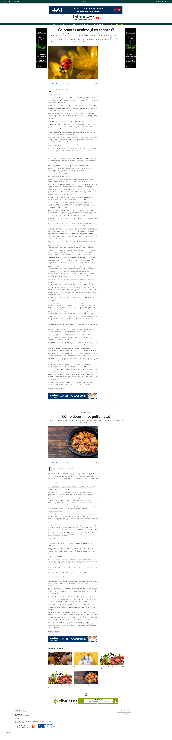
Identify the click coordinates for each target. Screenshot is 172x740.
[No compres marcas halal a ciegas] (86, 658)
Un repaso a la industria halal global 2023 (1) (59, 686)
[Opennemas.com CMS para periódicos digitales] (124, 712)
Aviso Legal (17, 720)
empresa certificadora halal (81, 612)
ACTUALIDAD (52, 24)
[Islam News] (86, 18)
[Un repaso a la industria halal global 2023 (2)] (112, 658)
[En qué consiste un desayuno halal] (60, 658)
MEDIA (110, 24)
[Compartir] (155, 1)
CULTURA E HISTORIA (98, 24)
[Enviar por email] (96, 83)
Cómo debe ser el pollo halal (82, 686)
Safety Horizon (57, 468)
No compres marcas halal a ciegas (83, 667)
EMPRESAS (120, 24)
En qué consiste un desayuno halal (57, 667)
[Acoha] (50, 90)
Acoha (55, 89)
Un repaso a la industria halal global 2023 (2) (112, 667)
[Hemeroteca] (168, 1)
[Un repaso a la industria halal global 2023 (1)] (60, 677)
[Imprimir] (92, 83)
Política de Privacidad (25, 720)
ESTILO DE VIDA (84, 24)
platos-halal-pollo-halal (54, 631)
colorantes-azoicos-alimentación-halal (57, 388)
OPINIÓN (62, 24)
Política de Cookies (34, 720)
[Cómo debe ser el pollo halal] (86, 677)
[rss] (97, 89)
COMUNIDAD (72, 24)
